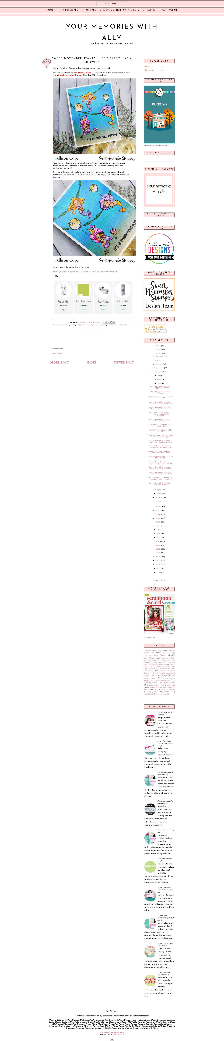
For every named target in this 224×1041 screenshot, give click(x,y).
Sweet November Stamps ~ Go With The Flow (160, 457)
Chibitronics (166, 653)
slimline (162, 689)
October (159, 364)
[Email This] (104, 322)
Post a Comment (57, 353)
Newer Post (124, 362)
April (159, 490)
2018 (158, 526)
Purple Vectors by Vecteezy (112, 1032)
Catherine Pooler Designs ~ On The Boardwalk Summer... (160, 414)
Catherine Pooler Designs (153, 650)
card (73, 325)
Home (91, 362)
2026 (158, 346)
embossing (153, 685)
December (159, 356)
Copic (79, 325)
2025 (158, 350)
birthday (65, 325)
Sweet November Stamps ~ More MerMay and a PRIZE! (161, 462)
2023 (158, 506)
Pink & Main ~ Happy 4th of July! (160, 397)
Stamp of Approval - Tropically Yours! (164, 973)
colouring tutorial (150, 682)
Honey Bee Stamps (160, 662)
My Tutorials (69, 10)
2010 (158, 557)
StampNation (148, 670)
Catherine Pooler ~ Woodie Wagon (160, 392)
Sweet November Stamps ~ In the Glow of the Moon (160, 452)
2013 (158, 545)
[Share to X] (109, 322)
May (159, 383)
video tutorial (149, 694)
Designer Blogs (118, 1034)
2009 (158, 560)
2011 (158, 553)
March (159, 493)
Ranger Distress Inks (161, 666)
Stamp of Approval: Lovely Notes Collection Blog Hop (165, 743)
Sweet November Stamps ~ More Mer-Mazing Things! (160, 441)
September (159, 368)
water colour (162, 694)
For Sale (90, 10)
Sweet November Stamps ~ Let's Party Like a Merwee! (161, 402)
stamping (172, 689)
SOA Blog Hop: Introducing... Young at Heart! (166, 917)
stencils (167, 691)
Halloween (147, 662)
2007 (158, 568)
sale (155, 689)
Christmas (147, 655)
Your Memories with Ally (112, 33)
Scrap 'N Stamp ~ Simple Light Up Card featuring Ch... (160, 436)
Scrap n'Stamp (167, 668)
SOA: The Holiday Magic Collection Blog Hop (166, 773)
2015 (158, 537)
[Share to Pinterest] (114, 322)
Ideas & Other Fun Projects (121, 10)
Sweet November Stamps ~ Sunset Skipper (160, 420)
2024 (158, 353)
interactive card (169, 685)
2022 (158, 510)
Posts (148, 66)
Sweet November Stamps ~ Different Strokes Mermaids (161, 408)
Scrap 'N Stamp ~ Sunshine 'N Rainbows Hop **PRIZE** (160, 478)
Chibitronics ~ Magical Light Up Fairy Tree (160, 425)
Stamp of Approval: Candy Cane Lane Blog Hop (165, 889)
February (159, 497)
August (159, 372)
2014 (158, 541)
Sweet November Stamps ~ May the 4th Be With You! (160, 473)
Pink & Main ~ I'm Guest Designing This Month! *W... (161, 446)
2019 (158, 522)
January (159, 501)
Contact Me (170, 10)
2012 (158, 549)
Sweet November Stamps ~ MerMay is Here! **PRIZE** (161, 467)
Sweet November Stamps (119, 325)
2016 (158, 533)
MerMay (102, 325)
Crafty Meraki (166, 660)
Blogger (163, 580)
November (159, 360)
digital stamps (169, 682)
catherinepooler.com (162, 680)
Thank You (153, 675)
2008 (158, 564)
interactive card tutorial (155, 687)
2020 (158, 518)
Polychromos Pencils (158, 664)
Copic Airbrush (90, 325)
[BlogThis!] (106, 322)
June (159, 380)
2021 (158, 514)
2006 (158, 572)
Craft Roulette (152, 660)
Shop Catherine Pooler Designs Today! (165, 802)
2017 (158, 530)
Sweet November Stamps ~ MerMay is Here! (160, 483)
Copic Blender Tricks (168, 658)
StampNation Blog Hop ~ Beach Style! (165, 944)
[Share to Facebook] (111, 322)
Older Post (59, 362)
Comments (150, 70)
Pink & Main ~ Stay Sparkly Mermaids (160, 430)
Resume (150, 10)
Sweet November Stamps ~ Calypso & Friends (160, 387)
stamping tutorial (153, 692)
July (159, 376)
